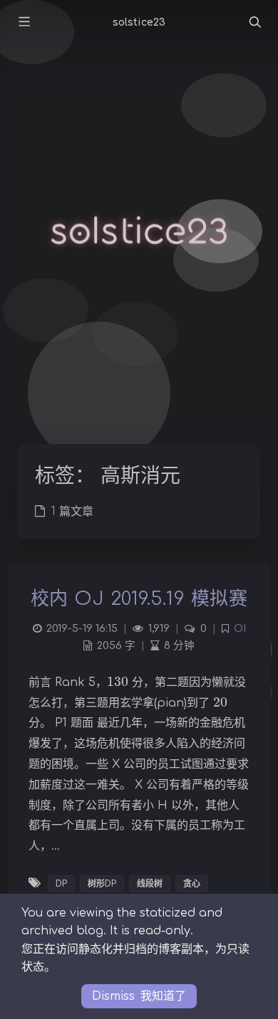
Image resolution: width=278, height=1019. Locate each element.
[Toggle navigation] (254, 22)
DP (61, 884)
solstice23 (139, 22)
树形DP (102, 884)
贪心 (191, 884)
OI (240, 628)
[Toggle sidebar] (23, 22)
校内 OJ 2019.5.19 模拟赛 (139, 598)
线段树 (150, 884)
